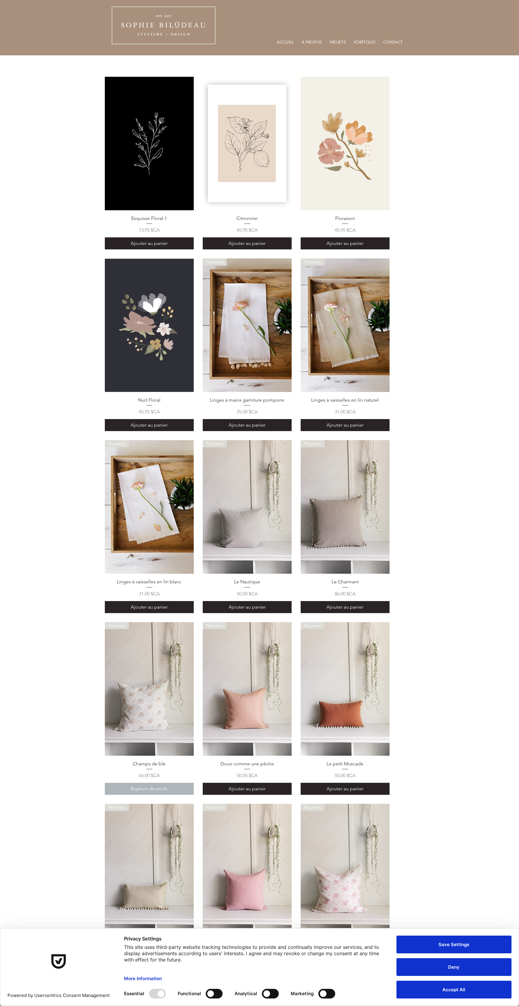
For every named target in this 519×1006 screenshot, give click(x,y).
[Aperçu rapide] (149, 143)
